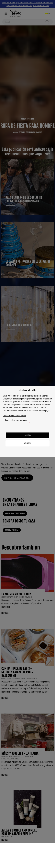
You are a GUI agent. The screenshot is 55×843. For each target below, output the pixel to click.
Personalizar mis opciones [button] (16, 419)
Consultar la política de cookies (14, 415)
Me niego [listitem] (27, 443)
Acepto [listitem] (28, 435)
